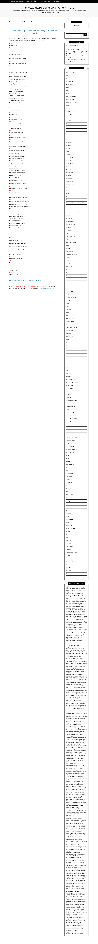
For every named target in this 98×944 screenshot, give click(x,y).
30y (67, 75)
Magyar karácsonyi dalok (72, 422)
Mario (67, 425)
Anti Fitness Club (70, 111)
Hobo (67, 294)
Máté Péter (69, 428)
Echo (67, 233)
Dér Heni (68, 227)
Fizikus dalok (69, 257)
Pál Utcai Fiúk (69, 494)
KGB (67, 367)
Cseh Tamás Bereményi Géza (74, 212)
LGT (67, 403)
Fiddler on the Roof (71, 254)
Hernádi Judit (69, 291)
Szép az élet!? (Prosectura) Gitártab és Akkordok (76, 52)
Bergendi (68, 142)
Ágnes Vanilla (69, 84)
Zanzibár (68, 574)
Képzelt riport (70, 358)
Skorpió (68, 531)
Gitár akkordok (56, 1)
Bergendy (68, 145)
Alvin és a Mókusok (71, 96)
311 (66, 78)
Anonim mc (69, 108)
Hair (67, 279)
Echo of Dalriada (70, 236)
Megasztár (69, 431)
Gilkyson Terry (69, 273)
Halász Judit (69, 282)
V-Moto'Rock (69, 561)
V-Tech (68, 564)
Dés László (69, 230)
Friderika (68, 263)
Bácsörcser (69, 124)
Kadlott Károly (70, 330)
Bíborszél (68, 148)
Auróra (68, 117)
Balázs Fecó (69, 130)
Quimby (68, 510)
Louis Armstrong (70, 406)
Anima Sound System (72, 102)
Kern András (69, 361)
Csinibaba (68, 215)
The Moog (69, 549)
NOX (67, 467)
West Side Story (70, 571)
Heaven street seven (71, 285)
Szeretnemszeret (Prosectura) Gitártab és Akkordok (75, 48)
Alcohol (68, 93)
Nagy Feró (69, 443)
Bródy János (69, 181)
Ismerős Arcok (70, 321)
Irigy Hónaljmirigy (70, 318)
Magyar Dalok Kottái (31, 1)
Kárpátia (68, 346)
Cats (67, 197)
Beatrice (68, 136)
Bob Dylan (69, 160)
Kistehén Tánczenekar (72, 382)
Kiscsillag (68, 376)
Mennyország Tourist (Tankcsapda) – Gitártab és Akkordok (34, 32)
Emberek (68, 248)
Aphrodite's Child (70, 114)
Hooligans (68, 303)
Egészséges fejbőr (71, 242)
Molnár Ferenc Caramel (72, 437)
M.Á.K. (67, 409)
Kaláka (68, 339)
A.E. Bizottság (69, 81)
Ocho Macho (69, 473)
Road (67, 516)
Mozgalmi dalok (70, 440)
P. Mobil (68, 491)
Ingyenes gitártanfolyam (17, 1)
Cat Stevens (69, 194)
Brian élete (69, 178)
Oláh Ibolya (69, 476)
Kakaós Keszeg (70, 336)
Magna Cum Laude (71, 415)
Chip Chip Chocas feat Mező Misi (75, 203)
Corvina (68, 206)
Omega (68, 479)
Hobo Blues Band (71, 297)
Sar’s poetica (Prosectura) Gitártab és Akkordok (76, 56)
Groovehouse (69, 276)
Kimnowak (69, 373)
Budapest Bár (70, 184)
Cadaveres (69, 190)
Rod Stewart (69, 519)
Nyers (67, 470)
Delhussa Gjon (70, 221)
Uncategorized (70, 558)
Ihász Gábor (69, 312)
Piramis (68, 498)
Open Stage (69, 482)
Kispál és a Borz (70, 379)
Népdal (68, 461)
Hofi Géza (68, 300)
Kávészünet (69, 355)
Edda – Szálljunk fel (72, 45)
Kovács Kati (69, 397)
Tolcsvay (68, 555)
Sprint (67, 537)
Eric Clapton (69, 251)
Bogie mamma (70, 163)
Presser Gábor (70, 504)
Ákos (67, 87)
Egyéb (67, 245)
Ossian (67, 485)
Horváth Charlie (70, 306)
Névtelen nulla (70, 464)
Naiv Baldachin (70, 446)
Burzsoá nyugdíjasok (71, 187)
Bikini (67, 151)
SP (66, 534)
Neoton (68, 458)
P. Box (67, 488)
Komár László (69, 385)
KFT (67, 364)
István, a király (69, 324)
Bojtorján (68, 166)
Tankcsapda (34, 28)
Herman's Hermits (71, 288)
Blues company (70, 157)
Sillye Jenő (69, 525)
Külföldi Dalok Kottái (45, 1)
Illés (67, 315)
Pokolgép (68, 501)
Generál (68, 270)
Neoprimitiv (69, 455)
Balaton (68, 127)
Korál (67, 391)
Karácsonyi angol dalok (72, 343)
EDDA (67, 239)
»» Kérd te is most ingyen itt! (47, 288)
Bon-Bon (68, 169)
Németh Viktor (70, 452)
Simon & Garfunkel (71, 528)
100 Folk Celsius (70, 72)
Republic (68, 513)
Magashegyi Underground (73, 412)
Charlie (68, 200)
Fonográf (68, 260)
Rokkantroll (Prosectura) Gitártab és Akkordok (76, 60)
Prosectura (69, 507)
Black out (68, 154)
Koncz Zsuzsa (69, 388)
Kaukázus (68, 352)
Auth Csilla (69, 121)
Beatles (68, 133)
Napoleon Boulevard (71, 449)
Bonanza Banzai (70, 172)
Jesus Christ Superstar (72, 327)
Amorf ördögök (70, 99)
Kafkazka (68, 333)
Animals (68, 105)
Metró (67, 434)
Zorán (67, 577)
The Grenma (69, 546)
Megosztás (76, 25)
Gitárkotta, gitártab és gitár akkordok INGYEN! (49, 7)
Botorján (68, 175)
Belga (67, 139)
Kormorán (68, 394)
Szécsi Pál (68, 540)
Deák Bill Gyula (70, 218)
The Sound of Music (71, 552)
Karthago (68, 349)
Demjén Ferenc (70, 224)
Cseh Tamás (69, 209)
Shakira (68, 522)
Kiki (67, 370)
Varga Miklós (69, 567)
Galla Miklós (69, 267)
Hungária (68, 309)
